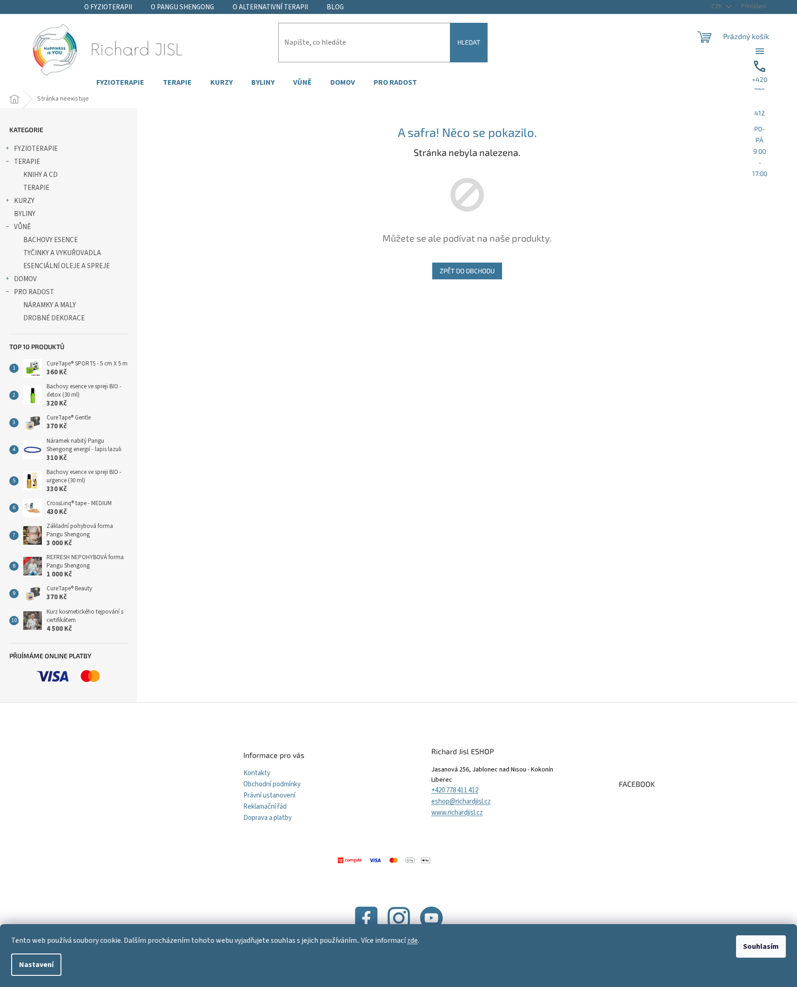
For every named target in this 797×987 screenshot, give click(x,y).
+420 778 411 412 (454, 790)
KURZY (24, 201)
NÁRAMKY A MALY (49, 305)
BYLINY (24, 214)
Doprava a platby (267, 818)
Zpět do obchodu (467, 271)
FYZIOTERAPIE (36, 149)
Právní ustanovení (269, 795)
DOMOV (25, 279)
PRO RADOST (34, 292)
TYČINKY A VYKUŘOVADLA (62, 253)
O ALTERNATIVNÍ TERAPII (270, 7)
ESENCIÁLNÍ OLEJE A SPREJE (66, 266)
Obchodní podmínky (272, 784)
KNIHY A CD (40, 175)
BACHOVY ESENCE (50, 240)
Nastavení (36, 965)
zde (412, 941)
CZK (717, 6)
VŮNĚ (22, 227)
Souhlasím (761, 946)
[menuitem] (120, 82)
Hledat (468, 42)
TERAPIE (27, 162)
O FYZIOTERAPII (108, 7)
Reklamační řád (265, 806)
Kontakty (256, 773)
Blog (335, 7)
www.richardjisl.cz (457, 813)
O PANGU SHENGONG (182, 7)
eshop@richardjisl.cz (461, 801)
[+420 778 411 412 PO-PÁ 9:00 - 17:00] (759, 51)
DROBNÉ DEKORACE (54, 318)
